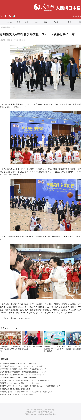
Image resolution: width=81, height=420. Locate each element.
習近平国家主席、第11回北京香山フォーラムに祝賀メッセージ (22, 374)
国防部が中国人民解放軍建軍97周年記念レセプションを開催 (10, 348)
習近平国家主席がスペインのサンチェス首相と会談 (18, 363)
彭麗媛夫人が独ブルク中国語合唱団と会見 (15, 389)
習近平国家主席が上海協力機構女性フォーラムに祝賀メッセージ (23, 369)
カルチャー (58, 22)
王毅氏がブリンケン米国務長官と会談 (32, 347)
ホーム (9, 22)
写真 (79, 22)
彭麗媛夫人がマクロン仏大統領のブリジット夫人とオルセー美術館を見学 (26, 392)
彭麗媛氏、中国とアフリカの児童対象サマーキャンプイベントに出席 (54, 348)
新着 (18, 22)
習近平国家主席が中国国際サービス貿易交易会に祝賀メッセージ (23, 372)
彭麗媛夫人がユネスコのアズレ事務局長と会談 (16, 394)
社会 (36, 22)
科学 (69, 22)
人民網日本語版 (5, 27)
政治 (45, 22)
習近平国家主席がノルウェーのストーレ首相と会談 (18, 377)
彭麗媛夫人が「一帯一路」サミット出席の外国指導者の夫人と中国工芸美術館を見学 (30, 386)
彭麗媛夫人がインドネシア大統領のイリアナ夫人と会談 (20, 383)
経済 (26, 22)
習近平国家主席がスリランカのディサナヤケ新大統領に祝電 (21, 366)
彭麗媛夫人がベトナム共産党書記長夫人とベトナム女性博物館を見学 (24, 380)
